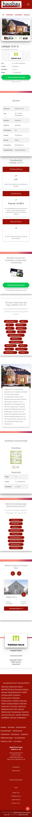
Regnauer (21, 709)
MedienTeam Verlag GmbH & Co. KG (17, 813)
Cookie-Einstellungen (16, 780)
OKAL (15, 709)
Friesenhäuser (5, 734)
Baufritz (20, 686)
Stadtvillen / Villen (6, 741)
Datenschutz (16, 770)
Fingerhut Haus (6, 698)
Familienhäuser (17, 731)
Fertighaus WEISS (6, 695)
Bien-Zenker (18, 689)
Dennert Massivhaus (14, 692)
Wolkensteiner (21, 717)
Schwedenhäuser (19, 738)
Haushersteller (18, 14)
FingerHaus (16, 695)
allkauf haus (13, 686)
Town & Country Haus (8, 715)
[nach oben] (28, 809)
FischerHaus (15, 698)
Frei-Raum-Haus (6, 701)
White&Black (5, 717)
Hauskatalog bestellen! (15, 608)
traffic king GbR (23, 814)
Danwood (4, 692)
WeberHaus (25, 715)
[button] (16, 77)
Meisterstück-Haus (7, 709)
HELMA (3, 703)
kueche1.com (16, 803)
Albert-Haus (5, 686)
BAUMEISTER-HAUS (7, 689)
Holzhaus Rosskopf (13, 703)
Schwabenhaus (16, 712)
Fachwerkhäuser (6, 731)
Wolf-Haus (13, 717)
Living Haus (13, 706)
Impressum (16, 767)
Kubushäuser (15, 734)
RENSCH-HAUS (6, 712)
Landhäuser (24, 734)
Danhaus (25, 689)
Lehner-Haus (5, 706)
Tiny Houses (17, 741)
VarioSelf (18, 715)
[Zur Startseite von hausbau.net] (3, 14)
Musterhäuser (9, 14)
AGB (16, 788)
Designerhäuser (21, 727)
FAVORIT (24, 692)
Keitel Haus (23, 703)
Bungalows (11, 727)
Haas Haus (23, 701)
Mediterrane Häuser (7, 738)
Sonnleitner (25, 712)
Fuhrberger (15, 701)
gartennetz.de (16, 799)
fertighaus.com (16, 796)
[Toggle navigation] (28, 4)
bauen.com (16, 792)
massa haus (27, 14)
